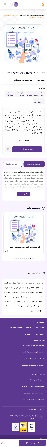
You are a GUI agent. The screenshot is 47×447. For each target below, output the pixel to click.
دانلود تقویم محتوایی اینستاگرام (32, 387)
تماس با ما (39, 334)
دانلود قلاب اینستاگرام (36, 380)
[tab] (34, 164)
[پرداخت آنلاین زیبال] (31, 427)
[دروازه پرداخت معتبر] (23, 427)
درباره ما (27, 334)
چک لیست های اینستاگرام (28, 15)
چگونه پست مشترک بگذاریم (33, 359)
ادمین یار (41, 15)
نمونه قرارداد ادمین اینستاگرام (33, 393)
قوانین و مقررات (15, 328)
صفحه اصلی (39, 328)
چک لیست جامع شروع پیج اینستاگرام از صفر (25, 247)
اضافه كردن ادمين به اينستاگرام (32, 346)
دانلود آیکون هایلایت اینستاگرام (32, 400)
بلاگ (27, 328)
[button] (27, 149)
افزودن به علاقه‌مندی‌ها (8, 149)
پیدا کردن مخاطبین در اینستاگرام (32, 365)
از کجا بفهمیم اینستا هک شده (33, 352)
